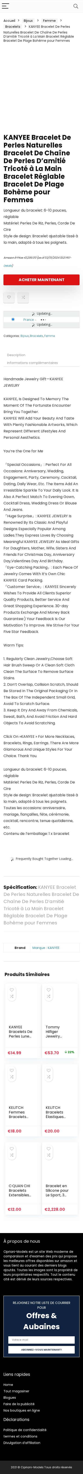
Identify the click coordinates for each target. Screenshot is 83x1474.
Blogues (9, 1397)
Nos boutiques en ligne (21, 1410)
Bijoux (28, 20)
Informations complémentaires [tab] (32, 363)
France (28, 319)
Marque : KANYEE (46, 947)
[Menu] (5, 6)
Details (7, 266)
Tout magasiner (16, 1391)
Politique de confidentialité (25, 1430)
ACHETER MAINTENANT (42, 279)
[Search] (75, 6)
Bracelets (12, 26)
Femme (49, 20)
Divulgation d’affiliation (21, 1442)
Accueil (9, 20)
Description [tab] (16, 355)
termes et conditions (20, 1436)
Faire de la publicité (19, 1404)
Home (8, 1384)
